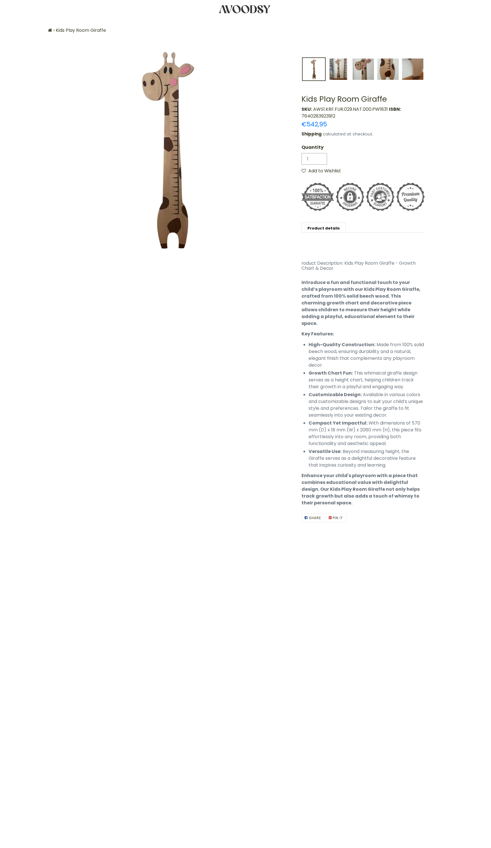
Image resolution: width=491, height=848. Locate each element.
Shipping (311, 134)
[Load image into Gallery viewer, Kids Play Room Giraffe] (314, 69)
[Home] (50, 30)
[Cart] (481, 9)
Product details (323, 228)
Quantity (312, 147)
